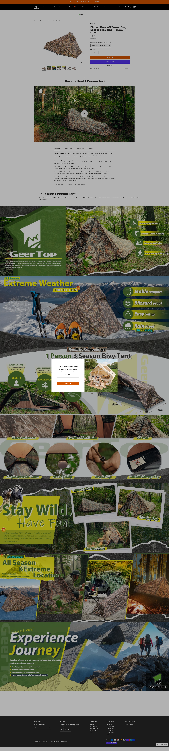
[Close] (115, 361)
